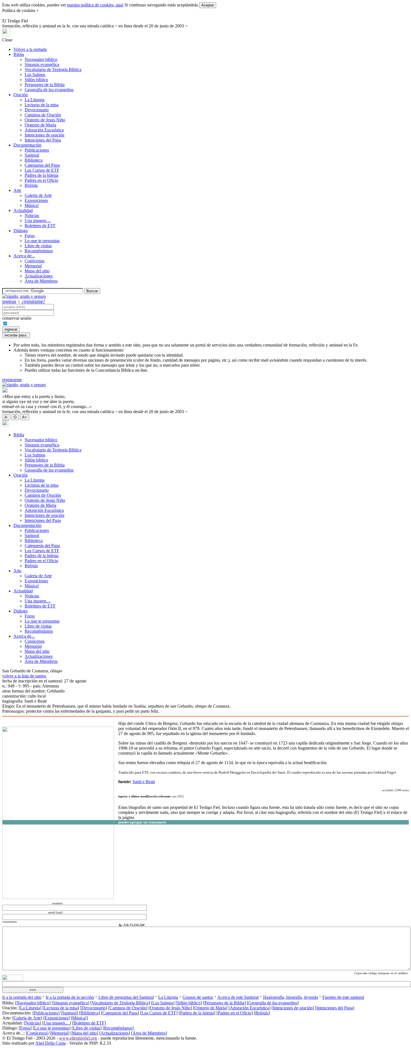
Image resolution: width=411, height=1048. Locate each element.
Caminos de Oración (43, 114)
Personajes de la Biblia (45, 84)
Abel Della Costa (50, 1043)
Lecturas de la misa (41, 104)
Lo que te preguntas (42, 240)
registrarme (12, 379)
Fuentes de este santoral (343, 997)
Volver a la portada (30, 49)
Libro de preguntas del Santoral (126, 997)
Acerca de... (24, 255)
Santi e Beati (144, 781)
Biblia (18, 54)
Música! (32, 205)
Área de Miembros (41, 281)
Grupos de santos (198, 997)
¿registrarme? (33, 301)
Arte (17, 190)
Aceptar (207, 5)
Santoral (32, 155)
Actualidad (23, 210)
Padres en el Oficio (41, 180)
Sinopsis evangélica (42, 64)
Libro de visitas (38, 245)
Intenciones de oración (44, 135)
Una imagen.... (38, 220)
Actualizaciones (39, 276)
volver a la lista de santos (24, 675)
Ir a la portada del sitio (21, 997)
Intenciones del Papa (43, 140)
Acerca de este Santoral (238, 997)
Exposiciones (36, 200)
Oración (20, 94)
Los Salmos (35, 74)
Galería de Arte (38, 195)
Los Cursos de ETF (42, 170)
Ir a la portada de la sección (70, 997)
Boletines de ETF (40, 225)
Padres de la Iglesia (41, 175)
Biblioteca (33, 160)
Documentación (27, 145)
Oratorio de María (40, 125)
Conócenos (34, 260)
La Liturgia (34, 99)
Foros (30, 235)
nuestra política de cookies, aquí (95, 5)
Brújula (31, 185)
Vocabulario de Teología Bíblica (53, 69)
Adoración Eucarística (44, 130)
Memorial (33, 265)
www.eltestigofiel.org (78, 1038)
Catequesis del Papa (42, 165)
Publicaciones (37, 150)
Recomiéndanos (39, 250)
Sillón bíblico (36, 79)
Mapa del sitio (37, 271)
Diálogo (20, 230)
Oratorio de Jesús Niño (45, 119)
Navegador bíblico (41, 59)
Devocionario (37, 109)
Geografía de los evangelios (49, 89)
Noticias (32, 215)
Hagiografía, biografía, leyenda (290, 997)
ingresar (9, 301)
